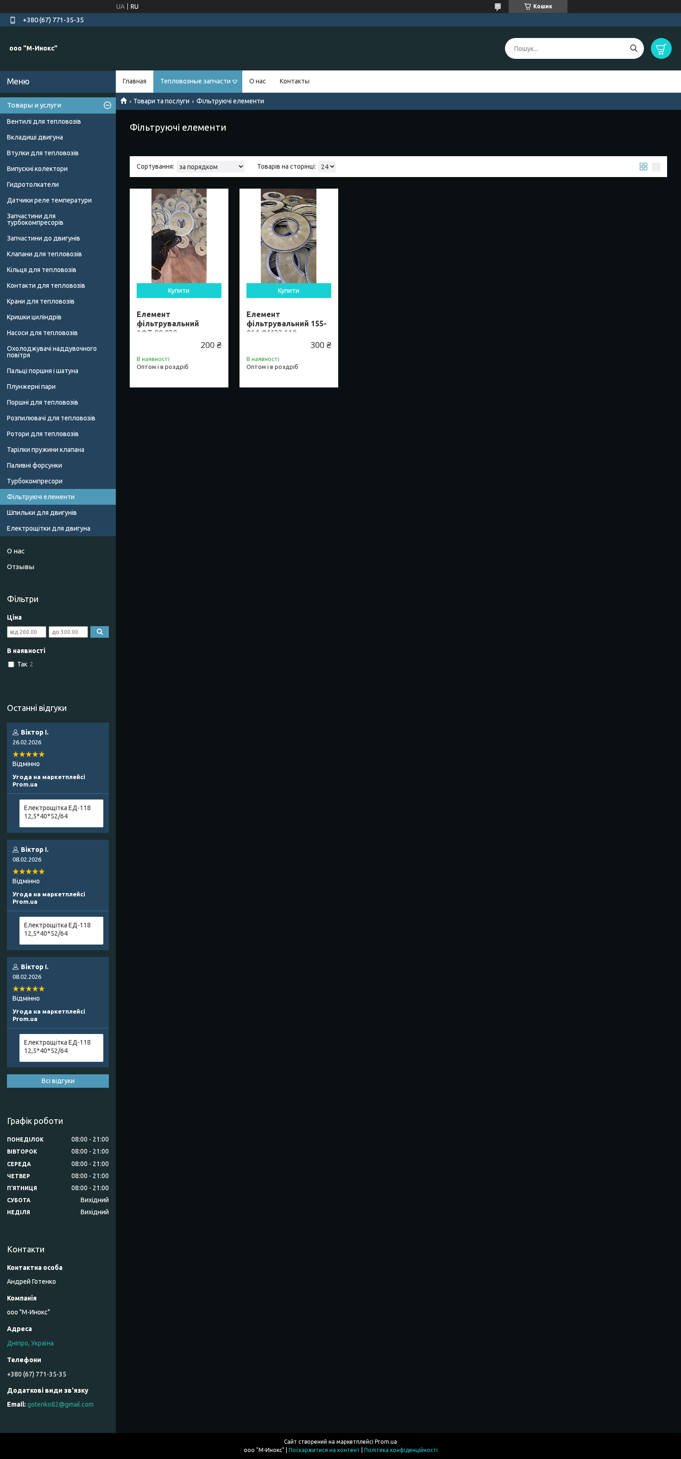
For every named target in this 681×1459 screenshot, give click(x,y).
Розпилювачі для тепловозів (51, 418)
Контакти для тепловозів (46, 285)
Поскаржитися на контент (324, 1450)
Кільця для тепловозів (41, 269)
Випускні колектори (37, 168)
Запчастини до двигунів (43, 238)
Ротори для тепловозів (43, 434)
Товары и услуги (34, 105)
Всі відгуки (58, 1081)
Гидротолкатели (33, 184)
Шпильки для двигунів (42, 512)
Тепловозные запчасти (195, 81)
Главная (134, 81)
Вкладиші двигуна (35, 137)
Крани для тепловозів (41, 301)
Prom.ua (386, 1442)
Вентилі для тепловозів (44, 121)
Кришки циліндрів (34, 317)
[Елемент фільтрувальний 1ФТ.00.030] (179, 238)
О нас (257, 81)
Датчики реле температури (49, 200)
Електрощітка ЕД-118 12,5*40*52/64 (57, 812)
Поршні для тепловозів (42, 402)
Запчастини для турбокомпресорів (35, 219)
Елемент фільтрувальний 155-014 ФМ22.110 (286, 323)
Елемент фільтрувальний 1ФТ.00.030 (168, 323)
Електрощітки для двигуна (48, 528)
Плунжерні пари (31, 386)
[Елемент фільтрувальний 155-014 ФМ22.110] (289, 238)
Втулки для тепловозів (43, 153)
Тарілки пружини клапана (45, 449)
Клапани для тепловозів (44, 254)
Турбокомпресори (35, 481)
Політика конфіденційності (401, 1450)
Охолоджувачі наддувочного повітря (52, 352)
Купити (178, 290)
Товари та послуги (161, 101)
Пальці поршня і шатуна (42, 370)
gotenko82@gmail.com (60, 1404)
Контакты (294, 81)
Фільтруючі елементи (41, 497)
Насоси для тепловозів (42, 332)
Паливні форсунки (34, 465)
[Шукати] (633, 48)
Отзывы (20, 567)
